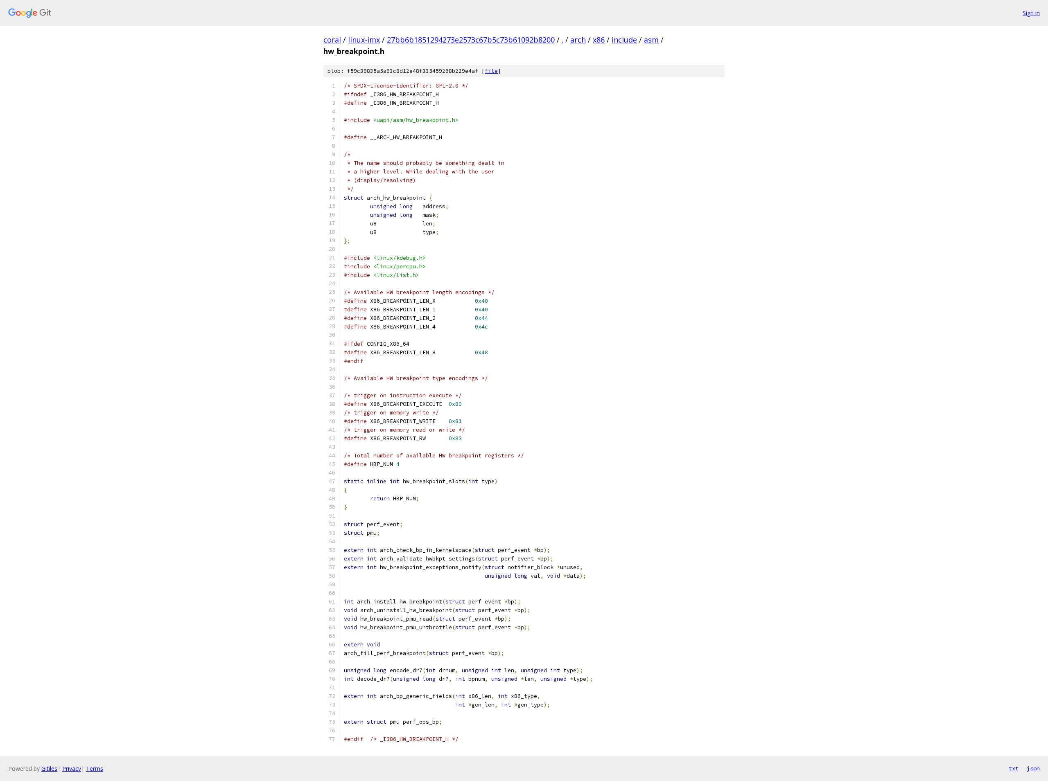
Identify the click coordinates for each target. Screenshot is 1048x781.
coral (332, 40)
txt (1014, 768)
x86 (599, 40)
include (624, 40)
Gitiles (49, 768)
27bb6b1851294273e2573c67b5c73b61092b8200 (471, 40)
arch (578, 40)
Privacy (71, 768)
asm (651, 40)
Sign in (1031, 13)
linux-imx (364, 40)
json (1033, 768)
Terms (94, 768)
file (491, 71)
